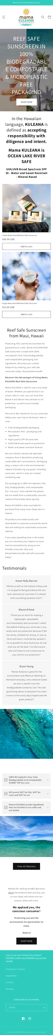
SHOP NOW (26, 102)
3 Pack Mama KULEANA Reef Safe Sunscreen (19, 235)
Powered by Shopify (40, 1032)
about (11, 892)
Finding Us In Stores (15, 969)
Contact (9, 982)
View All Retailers (26, 866)
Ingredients (11, 975)
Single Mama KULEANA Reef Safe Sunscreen (19, 303)
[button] (3, 17)
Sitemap (10, 989)
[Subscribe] (43, 1007)
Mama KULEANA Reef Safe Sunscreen (22, 1032)
